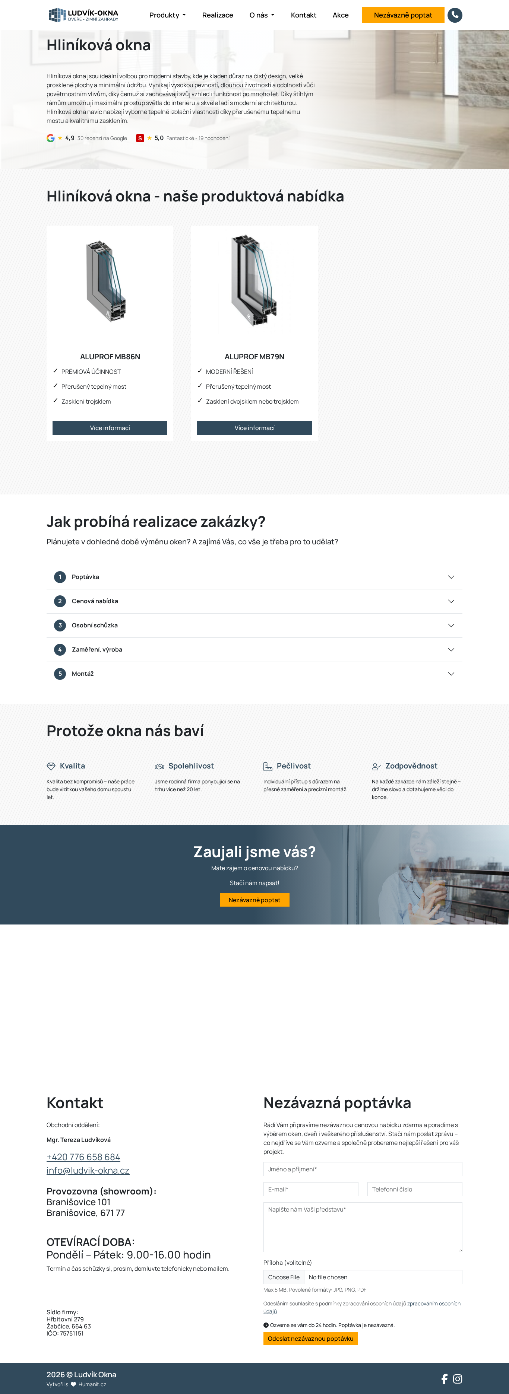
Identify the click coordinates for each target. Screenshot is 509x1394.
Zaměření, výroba (90, 649)
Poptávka (79, 577)
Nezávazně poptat (403, 15)
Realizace (217, 15)
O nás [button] (259, 15)
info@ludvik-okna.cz (88, 1170)
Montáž (76, 673)
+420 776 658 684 (83, 1156)
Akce (341, 15)
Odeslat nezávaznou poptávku (311, 1338)
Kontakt (304, 15)
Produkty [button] (165, 15)
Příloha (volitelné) (287, 1262)
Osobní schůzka (88, 625)
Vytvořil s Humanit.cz (76, 1384)
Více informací (110, 428)
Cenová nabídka (88, 601)
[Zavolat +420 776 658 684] (455, 15)
